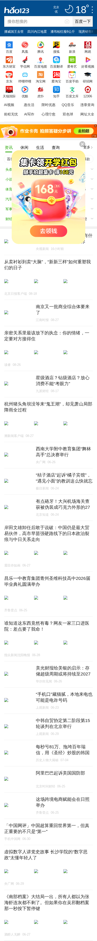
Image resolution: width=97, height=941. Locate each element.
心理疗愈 (48, 114)
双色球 (68, 114)
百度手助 (72, 81)
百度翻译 (56, 66)
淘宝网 (41, 81)
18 (80, 10)
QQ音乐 (68, 105)
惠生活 (29, 105)
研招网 (88, 81)
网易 (88, 51)
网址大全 (87, 114)
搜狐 (56, 51)
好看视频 (87, 66)
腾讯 (40, 51)
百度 (9, 51)
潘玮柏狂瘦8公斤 (62, 31)
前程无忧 (11, 114)
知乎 (56, 96)
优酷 (25, 96)
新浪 (72, 51)
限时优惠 (48, 105)
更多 (86, 147)
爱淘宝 (56, 81)
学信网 (25, 66)
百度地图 (40, 66)
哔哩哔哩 (24, 81)
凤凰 (25, 51)
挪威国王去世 (14, 31)
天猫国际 (9, 96)
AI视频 (9, 105)
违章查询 (87, 105)
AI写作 (29, 114)
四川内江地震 (37, 31)
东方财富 (9, 66)
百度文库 (72, 96)
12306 (87, 96)
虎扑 (40, 96)
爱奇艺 (72, 66)
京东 (9, 81)
